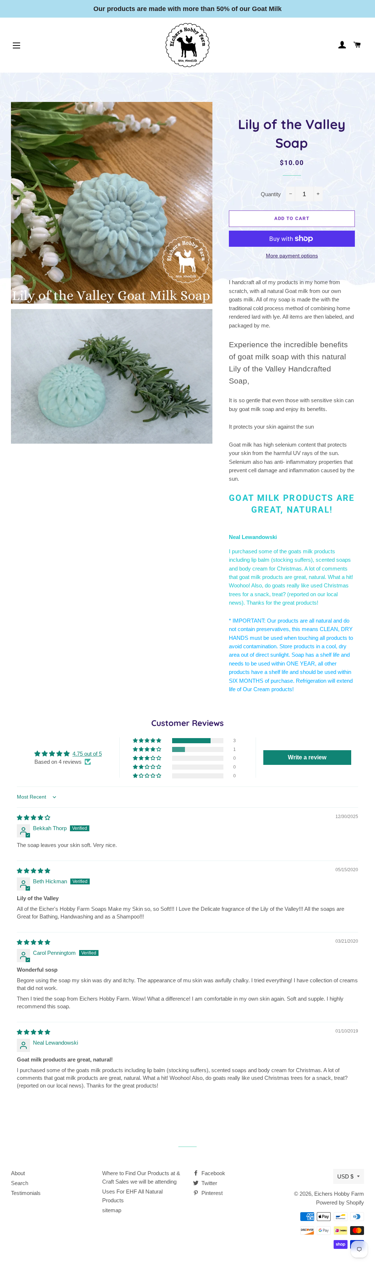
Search (19, 1183)
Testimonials (26, 1193)
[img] (33, 817)
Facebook (212, 1173)
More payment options (292, 255)
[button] (147, 740)
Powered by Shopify (340, 1202)
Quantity (271, 194)
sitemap (111, 1210)
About (18, 1173)
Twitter (208, 1183)
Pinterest (211, 1193)
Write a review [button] (307, 757)
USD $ (345, 1176)
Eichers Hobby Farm (339, 1194)
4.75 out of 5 (87, 754)
